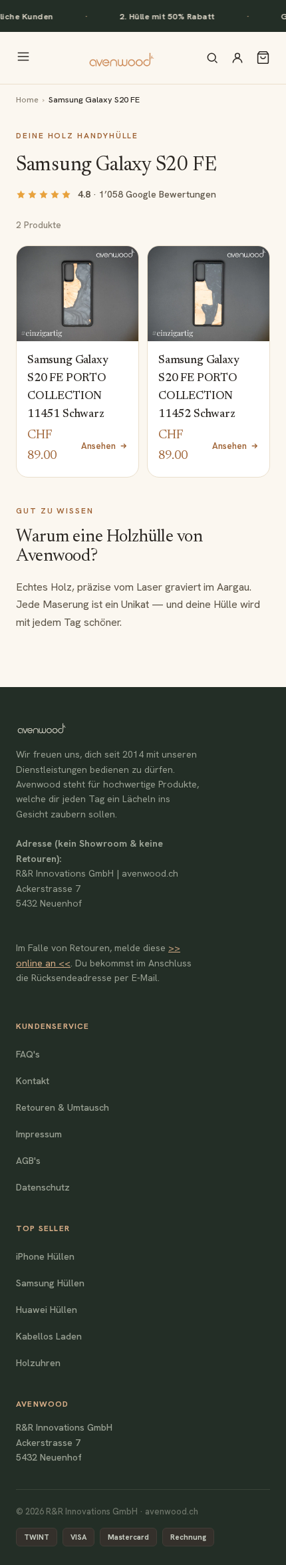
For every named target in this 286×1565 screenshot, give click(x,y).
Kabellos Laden (49, 1336)
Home (27, 99)
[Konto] (237, 58)
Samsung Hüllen (50, 1283)
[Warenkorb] (263, 58)
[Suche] (212, 58)
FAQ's (28, 1054)
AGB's (28, 1161)
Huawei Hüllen (46, 1310)
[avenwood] (121, 58)
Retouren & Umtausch (62, 1107)
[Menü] (23, 57)
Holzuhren (38, 1363)
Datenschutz (43, 1187)
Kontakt (32, 1081)
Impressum (39, 1134)
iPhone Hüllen (45, 1256)
